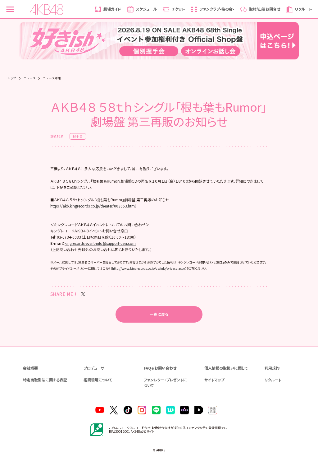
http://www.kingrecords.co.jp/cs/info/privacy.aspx (148, 268)
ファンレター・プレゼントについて (165, 382)
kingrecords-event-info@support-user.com (100, 243)
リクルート (273, 379)
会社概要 (30, 368)
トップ (12, 78)
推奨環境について (98, 379)
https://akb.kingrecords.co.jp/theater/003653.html (93, 205)
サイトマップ (214, 379)
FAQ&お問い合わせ (160, 368)
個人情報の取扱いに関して (226, 368)
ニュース (29, 78)
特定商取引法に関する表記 (45, 379)
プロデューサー (96, 368)
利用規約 (272, 368)
